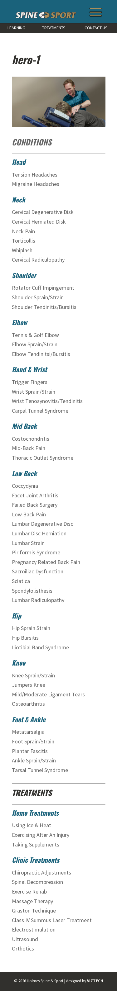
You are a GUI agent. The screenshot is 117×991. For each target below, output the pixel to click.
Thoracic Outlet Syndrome (42, 457)
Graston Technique (34, 910)
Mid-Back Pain (29, 448)
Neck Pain (24, 231)
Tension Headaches (34, 174)
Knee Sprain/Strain (33, 675)
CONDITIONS (31, 142)
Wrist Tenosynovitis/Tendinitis (47, 401)
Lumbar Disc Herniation (39, 533)
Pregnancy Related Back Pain (46, 562)
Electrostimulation (34, 929)
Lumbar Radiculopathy (38, 600)
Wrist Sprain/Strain (33, 391)
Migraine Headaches (35, 183)
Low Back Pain (29, 514)
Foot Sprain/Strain (33, 741)
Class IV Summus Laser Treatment (52, 920)
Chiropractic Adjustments (41, 872)
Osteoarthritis (28, 703)
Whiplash (23, 250)
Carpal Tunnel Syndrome (40, 410)
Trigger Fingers (29, 382)
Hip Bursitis (25, 637)
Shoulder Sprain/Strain (38, 297)
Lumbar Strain (28, 543)
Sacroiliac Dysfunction (37, 571)
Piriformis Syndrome (36, 552)
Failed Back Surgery (34, 504)
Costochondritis (31, 438)
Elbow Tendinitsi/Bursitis (41, 354)
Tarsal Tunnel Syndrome (40, 770)
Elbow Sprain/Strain (34, 344)
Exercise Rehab (29, 891)
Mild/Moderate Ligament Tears (48, 694)
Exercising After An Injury (40, 834)
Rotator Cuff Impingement (43, 287)
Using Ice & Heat (31, 825)
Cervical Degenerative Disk (43, 212)
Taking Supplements (35, 844)
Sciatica (21, 581)
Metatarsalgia (28, 731)
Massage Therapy (32, 901)
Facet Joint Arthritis (35, 495)
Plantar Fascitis (30, 751)
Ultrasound (25, 939)
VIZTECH (95, 981)
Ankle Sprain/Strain (34, 760)
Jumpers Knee (28, 684)
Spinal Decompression (37, 881)
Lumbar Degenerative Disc (42, 523)
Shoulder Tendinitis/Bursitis (44, 307)
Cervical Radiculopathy (39, 259)
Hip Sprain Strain (31, 628)
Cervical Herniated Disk (39, 221)
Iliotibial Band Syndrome (40, 647)
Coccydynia (25, 485)
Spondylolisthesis (32, 590)
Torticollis (24, 240)
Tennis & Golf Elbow (35, 335)
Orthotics (23, 948)
